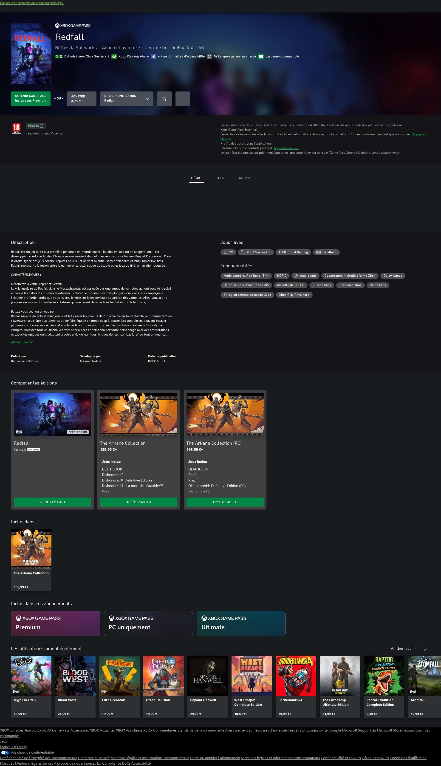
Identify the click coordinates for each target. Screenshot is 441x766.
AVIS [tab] (220, 178)
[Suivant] (425, 649)
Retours (408, 730)
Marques (7, 763)
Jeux (3, 741)
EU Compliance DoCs (113, 763)
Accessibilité (141, 763)
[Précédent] (416, 649)
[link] (31, 560)
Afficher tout (401, 648)
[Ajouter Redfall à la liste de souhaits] (164, 98)
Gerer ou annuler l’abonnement (215, 757)
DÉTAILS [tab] (196, 178)
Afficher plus (19, 342)
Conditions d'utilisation (408, 757)
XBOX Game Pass (56, 730)
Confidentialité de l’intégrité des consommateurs (38, 757)
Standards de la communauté (201, 730)
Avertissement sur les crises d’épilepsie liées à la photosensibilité (276, 730)
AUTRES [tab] (244, 178)
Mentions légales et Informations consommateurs (149, 757)
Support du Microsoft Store (379, 730)
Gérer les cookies (375, 757)
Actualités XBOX (113, 730)
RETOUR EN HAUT (52, 502)
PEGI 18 (33, 126)
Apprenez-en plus (286, 148)
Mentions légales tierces (34, 763)
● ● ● (183, 98)
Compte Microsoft (342, 730)
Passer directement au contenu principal (32, 2)
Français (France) (13, 746)
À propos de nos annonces (75, 763)
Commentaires (165, 730)
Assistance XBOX (139, 730)
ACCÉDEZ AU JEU (138, 502)
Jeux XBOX (33, 730)
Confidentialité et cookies (341, 757)
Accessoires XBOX (85, 730)
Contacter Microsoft (94, 757)
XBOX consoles (12, 730)
